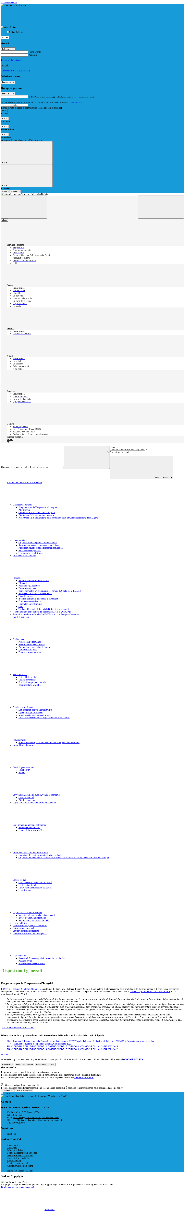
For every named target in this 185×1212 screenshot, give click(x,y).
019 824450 (16, 1115)
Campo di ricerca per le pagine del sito (18, 467)
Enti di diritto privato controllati (32, 682)
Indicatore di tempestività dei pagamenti (36, 915)
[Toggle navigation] (24, 207)
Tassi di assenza (25, 596)
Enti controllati (20, 674)
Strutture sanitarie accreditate (26, 931)
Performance (19, 639)
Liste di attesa (24, 890)
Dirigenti (22, 583)
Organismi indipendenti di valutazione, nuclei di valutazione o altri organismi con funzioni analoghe (63, 857)
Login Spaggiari (75, 102)
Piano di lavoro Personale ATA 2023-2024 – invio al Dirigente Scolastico (46, 614)
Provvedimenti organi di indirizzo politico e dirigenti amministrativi (48, 742)
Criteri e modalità (26, 797)
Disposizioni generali (23, 504)
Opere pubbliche (20, 923)
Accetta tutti (45, 1064)
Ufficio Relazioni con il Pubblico (22, 1153)
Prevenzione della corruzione (31, 963)
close (4, 220)
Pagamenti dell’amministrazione (27, 912)
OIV (20, 606)
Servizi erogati (19, 880)
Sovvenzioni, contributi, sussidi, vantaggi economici (37, 795)
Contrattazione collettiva (29, 601)
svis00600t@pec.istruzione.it (37, 1120)
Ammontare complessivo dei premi (34, 647)
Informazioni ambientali (23, 928)
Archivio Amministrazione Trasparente (127, 449)
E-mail (31, 96)
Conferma (15, 191)
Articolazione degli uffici (29, 550)
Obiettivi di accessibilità (18, 1158)
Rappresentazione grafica (29, 685)
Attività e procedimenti (23, 707)
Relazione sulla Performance (31, 644)
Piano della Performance (29, 642)
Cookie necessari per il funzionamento (19, 1085)
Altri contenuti (19, 955)
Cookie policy (13, 1145)
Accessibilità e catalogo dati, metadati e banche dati (41, 958)
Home (112, 447)
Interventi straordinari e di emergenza (30, 933)
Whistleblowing (14, 1160)
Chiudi (5, 119)
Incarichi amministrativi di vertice (33, 580)
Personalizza (7, 1064)
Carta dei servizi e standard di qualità (35, 882)
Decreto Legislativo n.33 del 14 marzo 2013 (150, 991)
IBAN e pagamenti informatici (32, 918)
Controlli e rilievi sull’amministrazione (30, 852)
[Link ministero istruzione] (14, 5)
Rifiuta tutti (24, 1064)
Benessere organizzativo (29, 652)
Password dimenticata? (11, 60)
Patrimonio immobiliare (29, 827)
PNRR (21, 772)
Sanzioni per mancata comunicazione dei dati (39, 545)
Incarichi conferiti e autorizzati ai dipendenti (38, 598)
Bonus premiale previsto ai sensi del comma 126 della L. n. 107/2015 (50, 591)
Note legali (12, 1147)
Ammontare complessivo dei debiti (34, 920)
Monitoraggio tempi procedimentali (34, 715)
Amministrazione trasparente (20, 1166)
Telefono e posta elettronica (31, 553)
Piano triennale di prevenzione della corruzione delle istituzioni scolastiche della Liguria (58, 517)
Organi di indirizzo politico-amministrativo (37, 542)
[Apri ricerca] (161, 207)
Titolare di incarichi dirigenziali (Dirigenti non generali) (43, 609)
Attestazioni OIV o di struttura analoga (36, 515)
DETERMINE (25, 770)
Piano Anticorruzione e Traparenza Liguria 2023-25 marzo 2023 (42, 1043)
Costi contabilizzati (27, 885)
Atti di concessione (27, 800)
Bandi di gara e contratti (24, 767)
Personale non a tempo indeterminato (35, 593)
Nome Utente (34, 52)
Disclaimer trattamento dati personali (17, 1187)
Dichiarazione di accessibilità (20, 1155)
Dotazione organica (27, 588)
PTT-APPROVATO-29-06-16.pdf (18, 1027)
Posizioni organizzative (29, 585)
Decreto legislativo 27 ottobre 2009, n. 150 (22, 989)
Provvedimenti (20, 740)
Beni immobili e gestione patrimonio (29, 825)
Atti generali (24, 510)
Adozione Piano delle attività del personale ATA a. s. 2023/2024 (42, 611)
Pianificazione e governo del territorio (30, 925)
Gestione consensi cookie (18, 1163)
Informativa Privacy (16, 1150)
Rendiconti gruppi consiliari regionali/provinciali (40, 548)
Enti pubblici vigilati (27, 677)
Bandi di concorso (21, 617)
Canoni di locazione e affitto (31, 830)
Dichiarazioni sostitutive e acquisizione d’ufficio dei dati (44, 717)
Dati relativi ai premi (27, 649)
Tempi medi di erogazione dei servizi (35, 887)
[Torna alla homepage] (92, 194)
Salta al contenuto (9, 2)
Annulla (5, 191)
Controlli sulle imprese (23, 745)
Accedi (5, 37)
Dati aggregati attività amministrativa (35, 710)
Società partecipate (27, 679)
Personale (17, 578)
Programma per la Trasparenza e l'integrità (37, 507)
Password (32, 55)
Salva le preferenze (23, 1091)
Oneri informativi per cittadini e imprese (36, 512)
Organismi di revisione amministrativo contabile (34, 802)
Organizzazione (20, 540)
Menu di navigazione (163, 477)
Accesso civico (25, 961)
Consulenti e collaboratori (24, 555)
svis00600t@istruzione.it (36, 1117)
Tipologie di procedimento (30, 712)
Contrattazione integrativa (30, 604)
